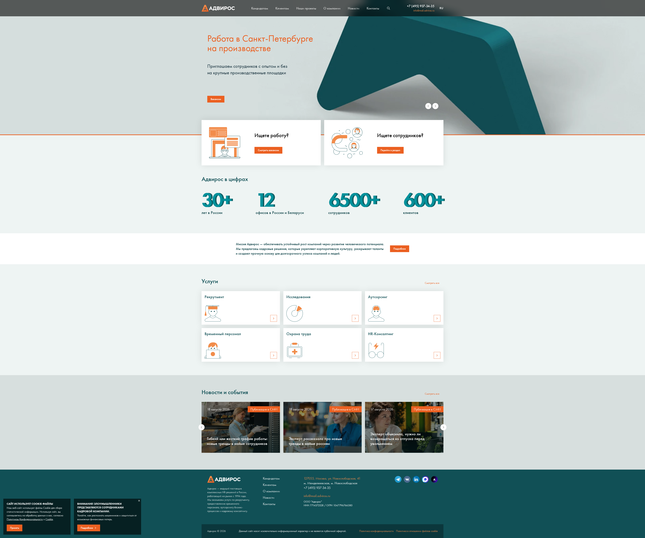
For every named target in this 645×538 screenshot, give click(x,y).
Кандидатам (259, 8)
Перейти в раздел (390, 150)
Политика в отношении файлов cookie (417, 531)
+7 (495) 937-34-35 (420, 6)
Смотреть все (432, 283)
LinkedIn (416, 479)
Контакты (373, 8)
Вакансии (216, 99)
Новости (353, 8)
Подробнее (399, 248)
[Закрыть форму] (139, 500)
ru (441, 8)
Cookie (49, 519)
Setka (434, 479)
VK (407, 479)
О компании (332, 8)
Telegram (398, 479)
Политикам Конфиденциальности (25, 519)
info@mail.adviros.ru (423, 10)
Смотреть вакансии (268, 150)
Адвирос (218, 8)
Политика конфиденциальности (376, 531)
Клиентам (282, 8)
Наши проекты (306, 8)
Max (425, 479)
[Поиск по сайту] (388, 8)
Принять (14, 527)
